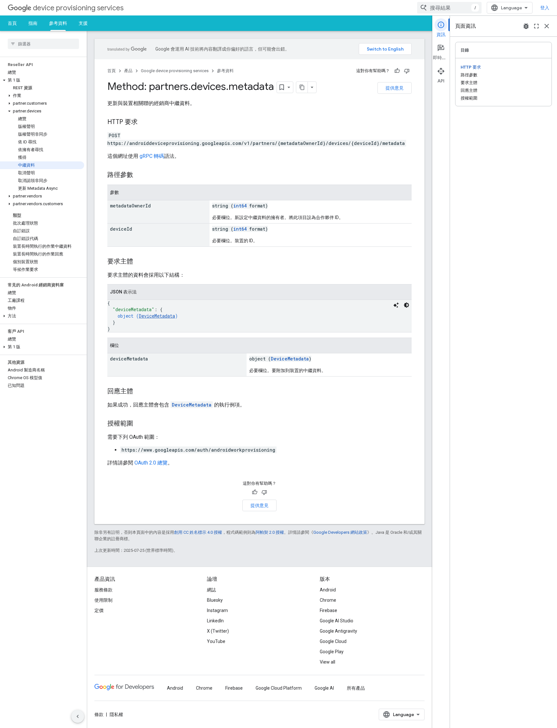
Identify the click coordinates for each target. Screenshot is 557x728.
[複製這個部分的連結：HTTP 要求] (144, 122)
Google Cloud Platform (279, 688)
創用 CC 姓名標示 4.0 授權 (198, 532)
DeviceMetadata (157, 316)
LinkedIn (215, 620)
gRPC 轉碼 (152, 156)
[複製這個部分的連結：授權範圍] (139, 424)
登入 (544, 7)
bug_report (526, 26)
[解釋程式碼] (396, 305)
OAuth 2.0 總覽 (151, 463)
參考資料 (58, 23)
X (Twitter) (218, 631)
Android (328, 589)
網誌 (211, 589)
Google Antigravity (338, 631)
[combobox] (449, 8)
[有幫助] (397, 71)
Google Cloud (333, 641)
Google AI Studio (336, 620)
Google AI (324, 688)
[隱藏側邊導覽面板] (77, 716)
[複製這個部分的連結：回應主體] (139, 392)
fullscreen (536, 26)
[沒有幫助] (407, 71)
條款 (98, 714)
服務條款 (103, 589)
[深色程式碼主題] (406, 305)
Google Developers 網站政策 (340, 532)
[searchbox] (43, 44)
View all (327, 662)
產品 (128, 70)
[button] (42, 80)
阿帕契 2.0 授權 (270, 532)
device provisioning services (78, 8)
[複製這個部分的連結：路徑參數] (139, 175)
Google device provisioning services (175, 70)
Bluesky (215, 600)
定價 (98, 610)
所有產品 (356, 688)
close (547, 26)
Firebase (328, 610)
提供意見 (395, 88)
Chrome (328, 600)
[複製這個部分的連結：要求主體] (139, 262)
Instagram (217, 610)
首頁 (12, 23)
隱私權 (116, 714)
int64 (240, 206)
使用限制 (103, 600)
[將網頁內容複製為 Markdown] (302, 87)
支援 (83, 23)
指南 (32, 23)
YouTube (216, 641)
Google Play (332, 651)
